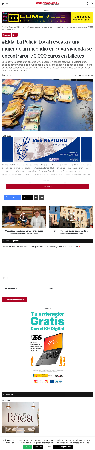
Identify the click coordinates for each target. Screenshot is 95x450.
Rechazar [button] (38, 447)
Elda (14, 35)
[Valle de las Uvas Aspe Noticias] (47, 3)
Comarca (12, 27)
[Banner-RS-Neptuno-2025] (47, 161)
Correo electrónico (10, 288)
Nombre (5, 278)
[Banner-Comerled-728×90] (47, 17)
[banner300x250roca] (20, 432)
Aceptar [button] (28, 447)
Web (51, 288)
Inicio (5, 27)
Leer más (48, 446)
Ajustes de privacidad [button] (63, 447)
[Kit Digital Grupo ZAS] (47, 383)
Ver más (47, 186)
